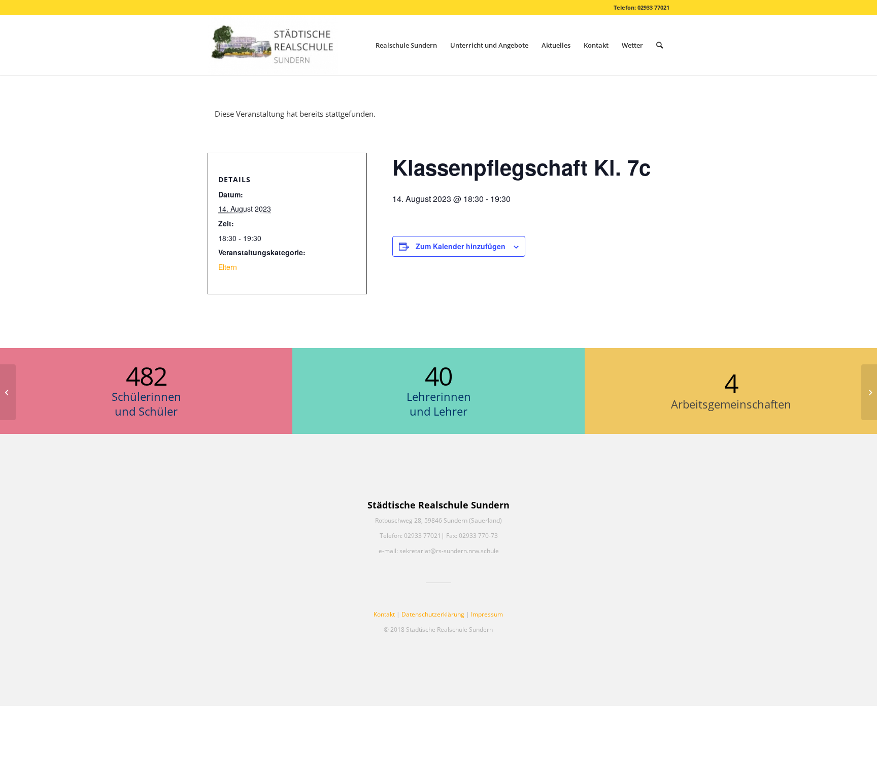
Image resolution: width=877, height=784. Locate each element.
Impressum (487, 614)
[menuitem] (406, 45)
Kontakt (384, 614)
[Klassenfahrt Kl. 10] (8, 392)
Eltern (227, 267)
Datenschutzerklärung (432, 614)
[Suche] (659, 45)
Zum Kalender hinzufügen (460, 246)
